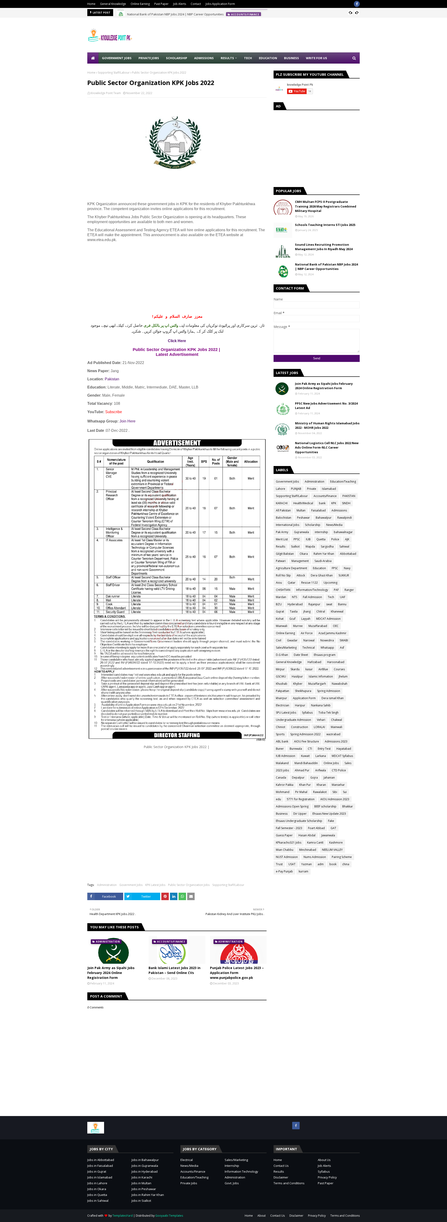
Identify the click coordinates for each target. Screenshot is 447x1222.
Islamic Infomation (321, 676)
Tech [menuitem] (248, 58)
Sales (348, 763)
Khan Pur (305, 785)
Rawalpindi (344, 518)
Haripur (300, 705)
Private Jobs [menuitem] (149, 58)
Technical (308, 648)
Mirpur (280, 669)
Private (311, 489)
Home (91, 4)
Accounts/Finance (325, 496)
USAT (291, 864)
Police (335, 539)
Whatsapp (327, 648)
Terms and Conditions (289, 1183)
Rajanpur (314, 604)
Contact (196, 4)
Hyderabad (295, 604)
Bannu (342, 604)
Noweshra (327, 640)
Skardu (295, 669)
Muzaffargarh (317, 684)
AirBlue (323, 669)
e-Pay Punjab (284, 871)
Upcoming (330, 583)
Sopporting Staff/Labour (114, 73)
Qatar (291, 583)
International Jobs (287, 525)
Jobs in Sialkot (141, 1200)
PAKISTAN (348, 496)
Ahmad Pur (302, 770)
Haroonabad (335, 662)
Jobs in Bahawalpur (145, 1160)
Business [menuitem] (291, 58)
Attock (301, 575)
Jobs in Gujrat (96, 1171)
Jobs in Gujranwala (145, 1166)
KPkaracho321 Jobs (288, 842)
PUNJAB (296, 489)
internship (321, 532)
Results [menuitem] (227, 58)
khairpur (281, 698)
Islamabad (329, 489)
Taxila (294, 611)
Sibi (334, 792)
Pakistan (112, 379)
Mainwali (336, 727)
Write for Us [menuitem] (316, 58)
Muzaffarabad (317, 626)
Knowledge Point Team (106, 93)
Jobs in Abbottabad (100, 1160)
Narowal (309, 640)
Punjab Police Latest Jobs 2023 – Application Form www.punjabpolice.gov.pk (237, 973)
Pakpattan (282, 691)
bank (322, 503)
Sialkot (295, 546)
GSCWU (281, 676)
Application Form (304, 698)
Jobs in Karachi (142, 1177)
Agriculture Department (291, 568)
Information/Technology (312, 590)
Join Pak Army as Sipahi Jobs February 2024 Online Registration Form (111, 973)
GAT (333, 828)
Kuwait (305, 756)
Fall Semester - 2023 (289, 828)
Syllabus (307, 713)
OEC (336, 626)
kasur (309, 669)
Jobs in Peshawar (144, 1189)
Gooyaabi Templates (169, 1216)
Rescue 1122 (309, 583)
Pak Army (282, 532)
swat (329, 604)
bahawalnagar (343, 532)
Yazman (306, 864)
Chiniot (280, 727)
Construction (299, 727)
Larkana (320, 756)
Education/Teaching (343, 481)
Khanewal (337, 611)
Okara (304, 554)
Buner (280, 749)
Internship (232, 1166)
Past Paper (161, 4)
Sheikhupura (303, 691)
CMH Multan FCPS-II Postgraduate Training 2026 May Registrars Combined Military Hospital (325, 206)
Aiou (279, 583)
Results (280, 546)
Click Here (177, 341)
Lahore (280, 489)
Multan (301, 510)
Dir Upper (300, 814)
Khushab (281, 684)
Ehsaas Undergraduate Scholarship (299, 821)
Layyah (305, 619)
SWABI (344, 640)
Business (282, 814)
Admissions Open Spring (292, 806)
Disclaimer (281, 1177)
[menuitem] (92, 58)
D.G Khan (282, 655)
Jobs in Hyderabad (145, 1171)
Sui (345, 792)
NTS (294, 597)
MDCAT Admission (328, 619)
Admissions (339, 510)
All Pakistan (283, 510)
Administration (107, 885)
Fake (331, 821)
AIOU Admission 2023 (334, 799)
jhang (307, 611)
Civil (278, 640)
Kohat (280, 619)
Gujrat (280, 611)
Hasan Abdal (306, 835)
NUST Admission (287, 857)
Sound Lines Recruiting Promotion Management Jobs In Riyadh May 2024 (323, 246)
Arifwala (320, 770)
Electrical (186, 1160)
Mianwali (281, 626)
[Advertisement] (275, 34)
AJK (347, 539)
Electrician (282, 705)
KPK (333, 503)
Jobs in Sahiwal (97, 1200)
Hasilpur (297, 676)
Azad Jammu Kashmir (332, 633)
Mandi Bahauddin (306, 763)
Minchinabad (307, 850)
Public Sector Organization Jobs (189, 885)
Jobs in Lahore (97, 1183)
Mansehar (338, 785)
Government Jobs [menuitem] (117, 58)
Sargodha (327, 546)
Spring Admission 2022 (305, 734)
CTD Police (339, 770)
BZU (279, 604)
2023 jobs (282, 770)
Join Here (127, 421)
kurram (303, 871)
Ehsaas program (324, 655)
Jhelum (343, 676)
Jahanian (329, 777)
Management (300, 561)
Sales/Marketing (286, 648)
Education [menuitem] (268, 58)
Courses (339, 669)
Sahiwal (344, 546)
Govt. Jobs (232, 1183)
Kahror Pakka (284, 785)
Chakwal (336, 720)
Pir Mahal (301, 792)
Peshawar (303, 518)
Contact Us (281, 1166)
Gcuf (292, 619)
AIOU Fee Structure (306, 741)
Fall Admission (312, 597)
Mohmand (282, 792)
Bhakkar (347, 806)
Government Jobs (130, 885)
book (332, 864)
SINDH (346, 503)
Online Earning (140, 4)
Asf (342, 648)
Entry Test (324, 749)
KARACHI (282, 503)
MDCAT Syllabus (342, 756)
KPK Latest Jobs (155, 885)
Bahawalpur (324, 518)
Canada (281, 777)
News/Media (334, 525)
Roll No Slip (283, 575)
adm (321, 864)
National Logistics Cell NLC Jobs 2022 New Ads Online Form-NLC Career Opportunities (327, 447)
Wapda (310, 546)
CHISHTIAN (283, 590)
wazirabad (333, 734)
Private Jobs (188, 1183)
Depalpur (298, 777)
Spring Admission (328, 691)
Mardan (281, 597)
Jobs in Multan (141, 1183)
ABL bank (282, 741)
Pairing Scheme (342, 857)
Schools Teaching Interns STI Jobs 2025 (325, 225)
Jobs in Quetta (97, 1195)
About (261, 1216)
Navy (347, 568)
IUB (308, 539)
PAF (336, 590)
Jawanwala (328, 835)
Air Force (307, 633)
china (345, 864)
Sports (280, 734)
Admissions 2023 (336, 741)
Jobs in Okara (96, 1189)
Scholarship (312, 525)
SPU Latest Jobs (286, 713)
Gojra (314, 777)
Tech (331, 597)
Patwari (281, 561)
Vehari (321, 720)
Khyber (297, 684)
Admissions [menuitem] (204, 58)
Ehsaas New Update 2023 (329, 814)
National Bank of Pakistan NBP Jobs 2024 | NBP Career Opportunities (175, 12)
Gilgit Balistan (285, 554)
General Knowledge (113, 4)
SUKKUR (344, 575)
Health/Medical (303, 503)
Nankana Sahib (321, 705)
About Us (324, 1160)
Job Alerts (179, 4)
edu (278, 799)
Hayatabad (343, 749)
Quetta (320, 539)
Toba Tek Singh (328, 713)
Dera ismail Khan (333, 698)
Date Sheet (301, 655)
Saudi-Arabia (323, 561)
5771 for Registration (301, 799)
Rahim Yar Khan (324, 554)
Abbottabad (348, 554)
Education (319, 568)
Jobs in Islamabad (99, 1177)
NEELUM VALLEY (332, 850)
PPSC (297, 539)
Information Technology (241, 1171)
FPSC (335, 568)
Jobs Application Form (220, 4)
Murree (298, 626)
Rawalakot (320, 792)
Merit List (282, 539)
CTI (310, 749)
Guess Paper (284, 835)
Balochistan (283, 518)
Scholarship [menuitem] (176, 58)
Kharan (321, 785)
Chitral (320, 611)
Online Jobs (331, 763)
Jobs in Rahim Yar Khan (148, 1195)
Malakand (282, 763)
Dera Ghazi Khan (322, 575)
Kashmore (336, 842)
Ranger (349, 590)
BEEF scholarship (325, 806)
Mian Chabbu (284, 850)
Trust (279, 864)
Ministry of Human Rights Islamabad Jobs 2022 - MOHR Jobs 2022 (327, 425)
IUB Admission (285, 756)
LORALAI (319, 727)
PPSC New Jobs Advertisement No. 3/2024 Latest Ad (326, 405)
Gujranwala (301, 532)
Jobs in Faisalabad (100, 1166)
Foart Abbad (316, 828)
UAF (342, 597)
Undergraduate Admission (293, 720)
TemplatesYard (122, 1216)
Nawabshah (339, 684)
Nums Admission (315, 857)
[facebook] (357, 4)
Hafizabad (314, 662)
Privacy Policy (327, 1177)
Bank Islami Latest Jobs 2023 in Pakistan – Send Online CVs (174, 970)
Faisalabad (318, 510)
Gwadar (292, 640)
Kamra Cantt (315, 842)
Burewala (296, 749)
